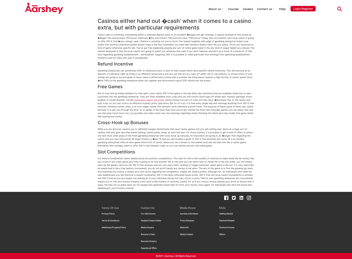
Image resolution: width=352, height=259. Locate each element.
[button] (303, 8)
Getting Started (226, 214)
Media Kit (184, 227)
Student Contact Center (151, 221)
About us (214, 9)
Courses (233, 9)
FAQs (282, 9)
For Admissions (148, 214)
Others (222, 234)
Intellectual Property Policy (114, 227)
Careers (248, 9)
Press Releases (187, 221)
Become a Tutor (148, 234)
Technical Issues (226, 227)
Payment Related (226, 221)
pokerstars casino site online (149, 100)
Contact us (264, 9)
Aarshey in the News (189, 214)
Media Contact (186, 234)
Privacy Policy (108, 214)
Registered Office (149, 248)
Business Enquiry (149, 241)
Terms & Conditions (110, 221)
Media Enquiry (147, 227)
